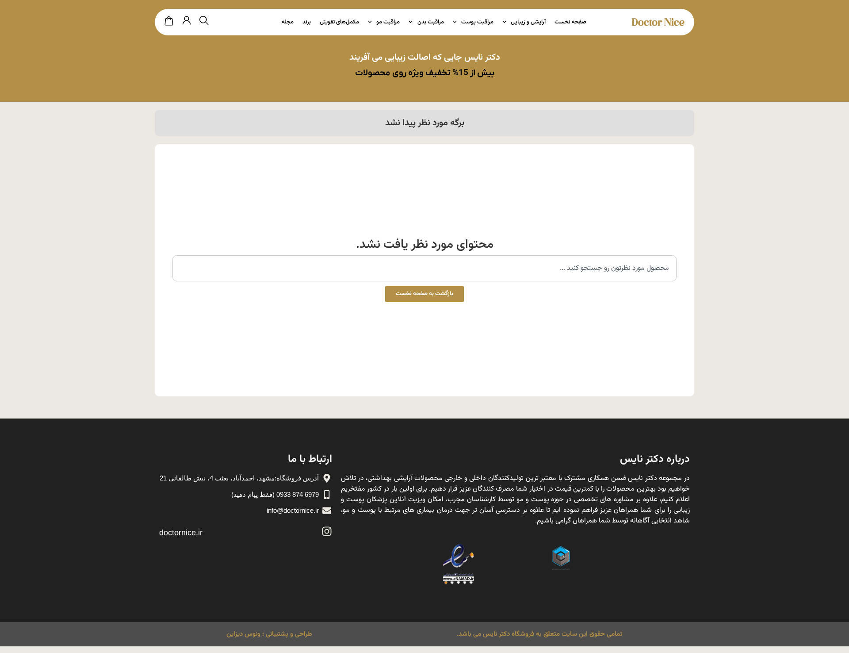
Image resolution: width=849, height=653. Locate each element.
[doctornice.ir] (326, 531)
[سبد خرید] (169, 21)
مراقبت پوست (477, 22)
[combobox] (424, 268)
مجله (288, 22)
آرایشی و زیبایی (528, 22)
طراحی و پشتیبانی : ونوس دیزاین (269, 634)
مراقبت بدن (430, 22)
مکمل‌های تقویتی (339, 22)
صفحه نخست (570, 22)
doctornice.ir (181, 532)
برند (306, 22)
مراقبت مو (388, 22)
